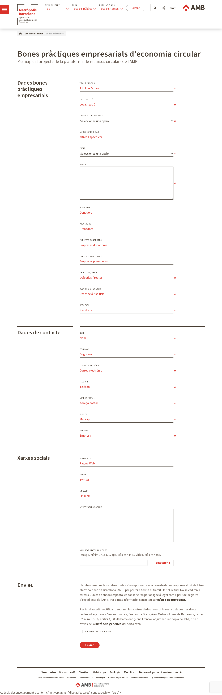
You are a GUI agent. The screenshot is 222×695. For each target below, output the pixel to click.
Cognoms (85, 349)
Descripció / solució (91, 289)
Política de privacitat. (170, 600)
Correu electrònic (90, 366)
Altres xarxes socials (91, 507)
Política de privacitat (118, 677)
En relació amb (107, 5)
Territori (84, 672)
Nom (82, 333)
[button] (155, 8)
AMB (72, 672)
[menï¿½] (4, 9)
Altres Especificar (89, 132)
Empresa (84, 431)
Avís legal (100, 677)
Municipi (84, 414)
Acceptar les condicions (98, 631)
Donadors (85, 208)
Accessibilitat (86, 677)
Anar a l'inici (27, 14)
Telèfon (84, 382)
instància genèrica (108, 624)
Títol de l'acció (88, 83)
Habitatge (99, 672)
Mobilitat (130, 672)
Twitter (83, 475)
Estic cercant (52, 5)
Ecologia (115, 672)
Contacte (71, 677)
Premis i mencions (139, 677)
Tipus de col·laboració (92, 116)
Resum (83, 165)
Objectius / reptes (89, 273)
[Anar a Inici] (20, 33)
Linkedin (84, 491)
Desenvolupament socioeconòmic (160, 672)
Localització (86, 99)
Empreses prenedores (91, 256)
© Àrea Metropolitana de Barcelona (168, 677)
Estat (82, 148)
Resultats (84, 305)
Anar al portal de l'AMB (194, 7)
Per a (74, 5)
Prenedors (85, 224)
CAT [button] (173, 8)
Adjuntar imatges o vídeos (93, 550)
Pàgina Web (85, 458)
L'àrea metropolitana (53, 672)
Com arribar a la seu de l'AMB (51, 677)
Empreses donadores (91, 240)
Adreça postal (87, 398)
